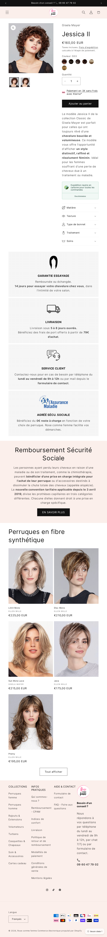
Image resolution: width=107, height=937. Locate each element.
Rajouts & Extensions (15, 817)
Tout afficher (53, 771)
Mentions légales (41, 878)
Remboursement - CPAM (41, 809)
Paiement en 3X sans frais (82, 90)
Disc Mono (59, 608)
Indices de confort (37, 820)
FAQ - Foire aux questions (63, 806)
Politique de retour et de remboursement (41, 841)
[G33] (64, 61)
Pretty (11, 754)
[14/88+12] (91, 61)
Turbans (13, 833)
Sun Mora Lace (16, 681)
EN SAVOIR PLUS (53, 512)
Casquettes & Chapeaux (16, 843)
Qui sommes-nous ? (39, 798)
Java (56, 681)
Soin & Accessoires (15, 854)
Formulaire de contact (62, 795)
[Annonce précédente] (6, 3)
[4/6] (78, 61)
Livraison (36, 830)
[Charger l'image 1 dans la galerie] (14, 82)
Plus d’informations (80, 196)
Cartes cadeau (17, 863)
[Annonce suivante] (101, 3)
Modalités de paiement (39, 854)
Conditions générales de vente (39, 867)
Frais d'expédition (88, 47)
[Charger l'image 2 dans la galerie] (25, 82)
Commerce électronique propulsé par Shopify (60, 931)
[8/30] (84, 61)
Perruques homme (14, 806)
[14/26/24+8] (64, 68)
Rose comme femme (27, 931)
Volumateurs (16, 826)
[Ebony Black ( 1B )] (71, 61)
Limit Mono (14, 608)
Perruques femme (14, 795)
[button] (7, 12)
